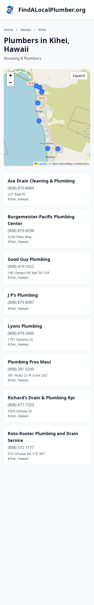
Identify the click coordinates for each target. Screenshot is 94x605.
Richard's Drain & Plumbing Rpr (41, 398)
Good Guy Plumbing (29, 259)
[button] (39, 87)
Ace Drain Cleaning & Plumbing (41, 181)
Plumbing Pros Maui (29, 362)
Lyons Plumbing (25, 326)
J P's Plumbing (23, 295)
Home (8, 29)
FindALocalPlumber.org (52, 10)
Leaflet (42, 163)
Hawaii (25, 29)
